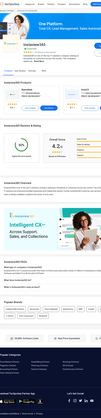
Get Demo (48, 108)
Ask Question (74, 4)
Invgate (91, 309)
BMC (81, 309)
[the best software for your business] (9, 5)
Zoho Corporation (26, 316)
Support (80, 155)
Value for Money (83, 144)
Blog (85, 4)
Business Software (7, 11)
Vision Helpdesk (51, 309)
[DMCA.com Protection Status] (40, 403)
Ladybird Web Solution (15, 309)
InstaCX (85, 89)
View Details (30, 108)
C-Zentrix (10, 316)
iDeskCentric (68, 309)
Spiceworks (34, 309)
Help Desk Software (33, 93)
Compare (62, 4)
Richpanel (43, 316)
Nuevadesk (27, 89)
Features (80, 150)
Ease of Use (81, 139)
